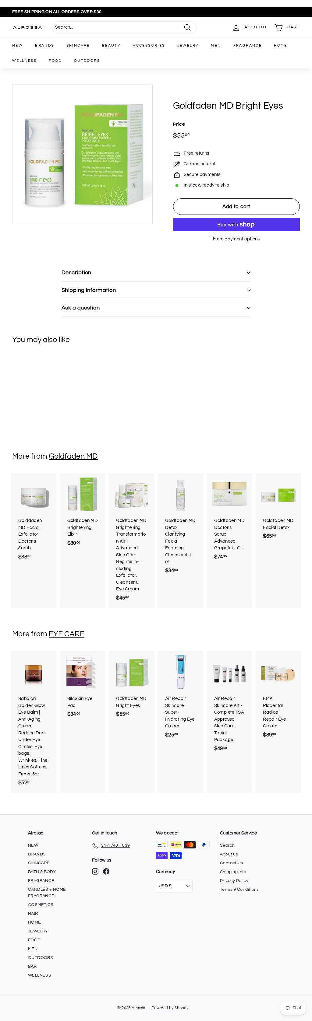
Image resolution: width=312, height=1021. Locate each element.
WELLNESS (24, 61)
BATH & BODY (42, 872)
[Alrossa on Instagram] (95, 871)
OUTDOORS (87, 61)
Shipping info (233, 872)
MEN (216, 45)
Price (179, 124)
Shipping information (89, 290)
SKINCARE (78, 45)
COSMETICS (40, 905)
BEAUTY (111, 45)
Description (76, 272)
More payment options (236, 239)
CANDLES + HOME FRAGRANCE (47, 892)
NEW (17, 45)
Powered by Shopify (170, 1008)
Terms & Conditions (239, 889)
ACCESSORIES (149, 45)
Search (227, 845)
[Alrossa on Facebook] (106, 871)
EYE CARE (66, 634)
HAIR (33, 913)
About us (229, 854)
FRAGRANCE (247, 45)
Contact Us (231, 863)
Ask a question (81, 308)
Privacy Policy (234, 881)
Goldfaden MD (73, 456)
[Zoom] (82, 154)
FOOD (55, 61)
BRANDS (44, 45)
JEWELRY (188, 45)
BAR (32, 966)
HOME (280, 45)
